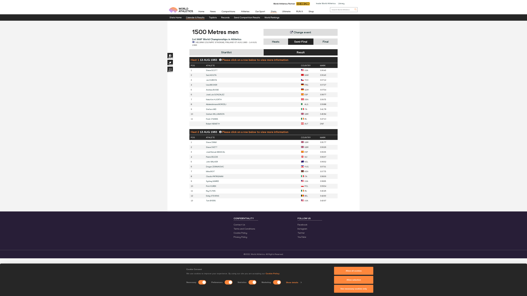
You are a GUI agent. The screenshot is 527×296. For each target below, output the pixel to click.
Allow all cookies (354, 271)
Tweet (170, 64)
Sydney (212, 181)
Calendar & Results (195, 17)
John (212, 162)
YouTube (302, 237)
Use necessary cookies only (353, 289)
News (213, 11)
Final (325, 41)
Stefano (211, 109)
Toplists (213, 17)
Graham (215, 114)
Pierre (212, 157)
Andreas (212, 90)
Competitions (228, 11)
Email (170, 71)
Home (201, 11)
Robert (213, 124)
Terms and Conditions (244, 228)
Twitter (301, 232)
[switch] (228, 282)
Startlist (226, 52)
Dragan (215, 167)
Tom (211, 201)
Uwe (211, 85)
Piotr (211, 186)
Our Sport (260, 11)
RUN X (299, 11)
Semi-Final (300, 41)
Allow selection (354, 280)
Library (341, 3)
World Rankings (271, 17)
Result (301, 52)
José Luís (215, 94)
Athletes (245, 11)
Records (225, 17)
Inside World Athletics (326, 3)
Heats (275, 41)
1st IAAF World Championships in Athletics (216, 39)
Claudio (214, 176)
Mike (210, 171)
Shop (311, 11)
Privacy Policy (240, 237)
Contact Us (239, 224)
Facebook (302, 224)
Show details (292, 282)
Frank (212, 119)
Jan (211, 80)
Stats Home (176, 17)
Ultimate (286, 11)
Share (170, 57)
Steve (212, 70)
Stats (273, 11)
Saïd (211, 75)
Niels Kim (214, 99)
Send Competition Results (247, 17)
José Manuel (215, 152)
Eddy (212, 196)
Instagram (302, 228)
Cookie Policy (273, 273)
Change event (302, 32)
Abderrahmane (216, 104)
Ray (210, 191)
